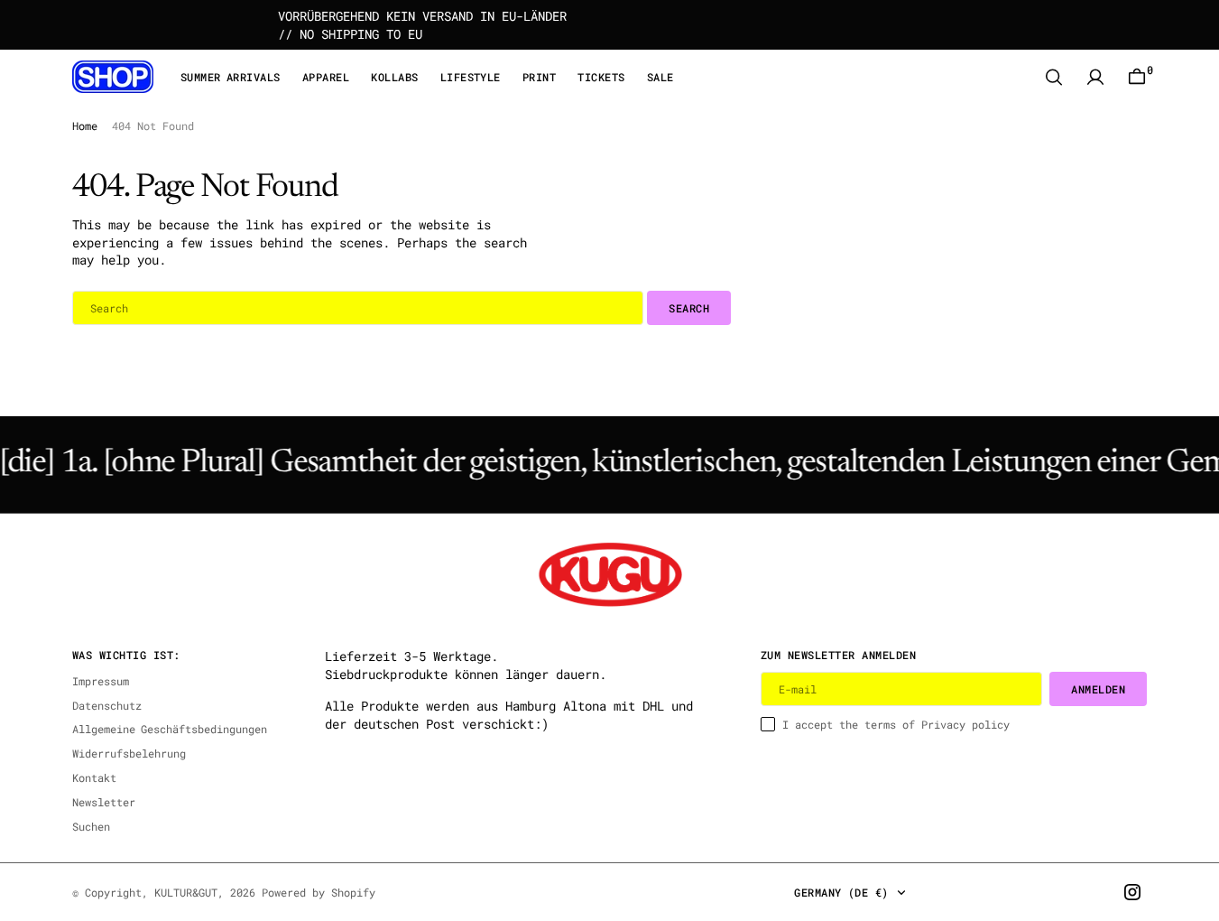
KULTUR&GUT (185, 892)
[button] (1095, 77)
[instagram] (1132, 892)
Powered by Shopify (318, 892)
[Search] (1054, 77)
